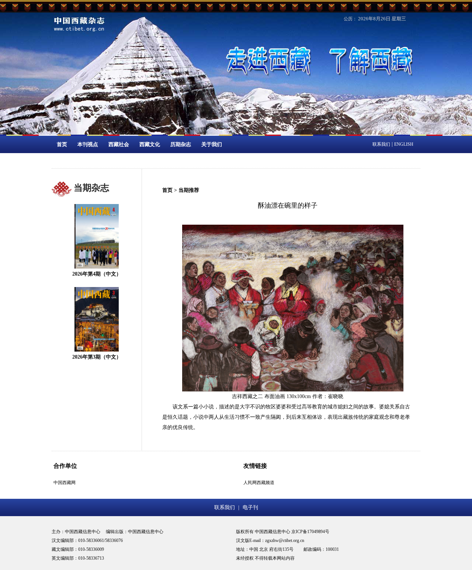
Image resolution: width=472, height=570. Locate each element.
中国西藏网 (64, 482)
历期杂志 (180, 144)
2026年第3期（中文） (96, 357)
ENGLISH (403, 144)
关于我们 (211, 144)
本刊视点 (87, 144)
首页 (62, 144)
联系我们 (381, 144)
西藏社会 (118, 144)
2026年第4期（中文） (96, 274)
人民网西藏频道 (258, 482)
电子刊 (250, 507)
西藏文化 (149, 144)
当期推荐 (188, 190)
